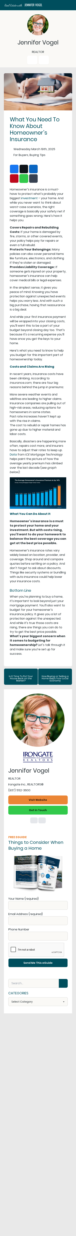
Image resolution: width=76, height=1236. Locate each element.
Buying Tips (37, 155)
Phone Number (18, 929)
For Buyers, (21, 155)
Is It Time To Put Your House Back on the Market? (21, 678)
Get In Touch (38, 810)
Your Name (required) (23, 899)
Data (13, 454)
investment (29, 198)
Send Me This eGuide (38, 963)
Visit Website (38, 800)
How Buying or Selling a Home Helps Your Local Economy (55, 678)
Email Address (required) (25, 914)
